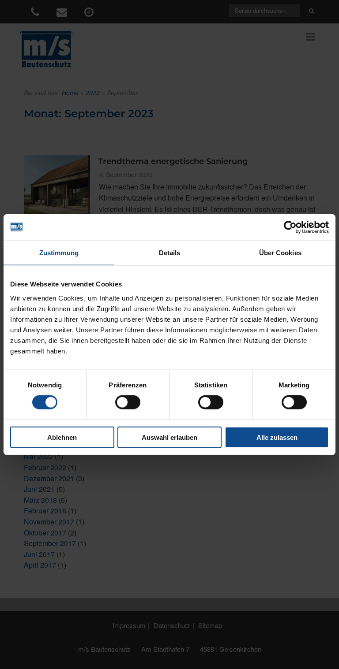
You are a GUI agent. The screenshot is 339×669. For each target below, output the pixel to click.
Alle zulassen (277, 437)
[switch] (127, 402)
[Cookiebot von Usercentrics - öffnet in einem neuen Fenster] (290, 227)
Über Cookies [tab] (280, 252)
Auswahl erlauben (169, 437)
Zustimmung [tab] (59, 252)
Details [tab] (170, 252)
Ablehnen (62, 437)
